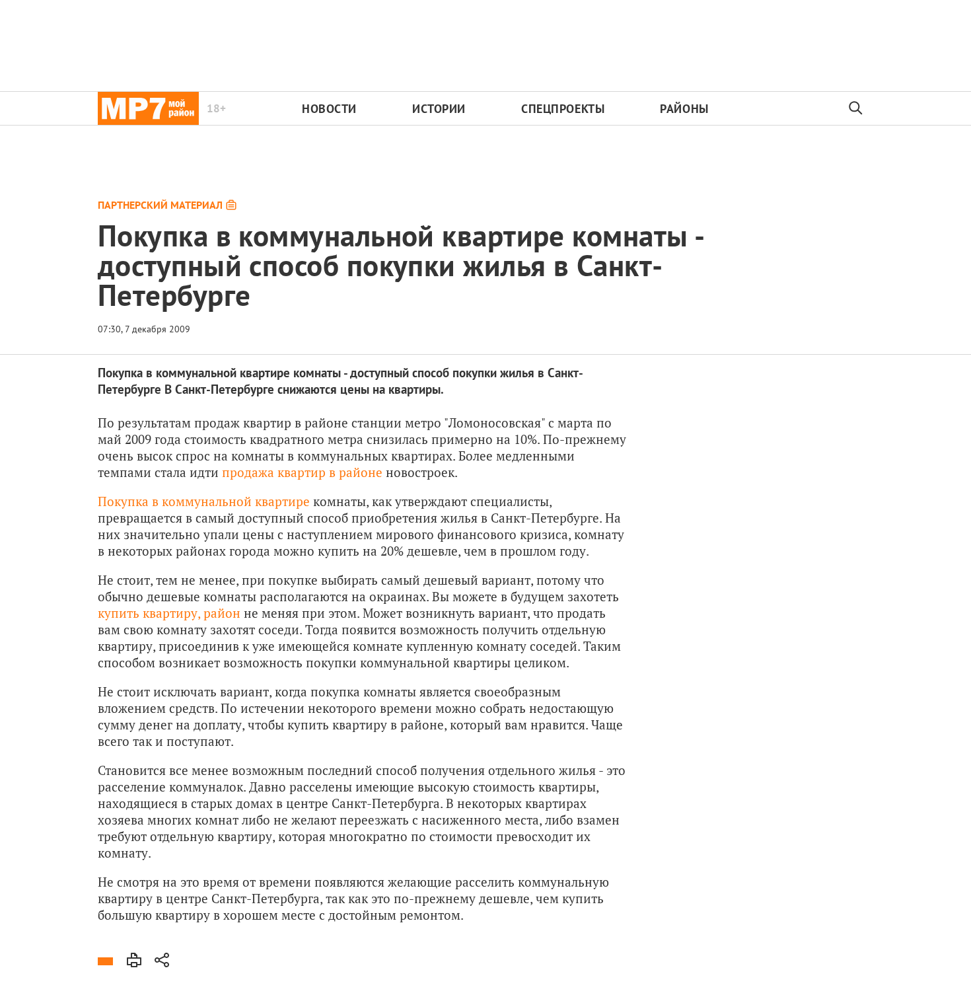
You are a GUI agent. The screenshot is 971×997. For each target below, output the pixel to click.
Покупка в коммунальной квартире (204, 501)
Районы (684, 108)
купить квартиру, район (169, 613)
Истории (439, 108)
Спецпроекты (562, 108)
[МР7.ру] (148, 108)
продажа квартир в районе (302, 472)
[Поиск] (856, 108)
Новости (329, 108)
